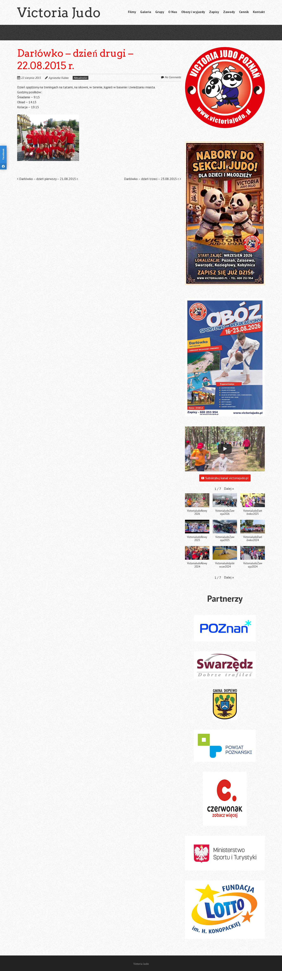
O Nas (172, 12)
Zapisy (214, 12)
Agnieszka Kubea (59, 78)
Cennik (244, 12)
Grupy (159, 12)
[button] (48, 137)
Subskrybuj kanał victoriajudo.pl (227, 478)
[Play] (225, 449)
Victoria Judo (59, 12)
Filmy (132, 12)
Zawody (229, 12)
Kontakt (259, 12)
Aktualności (80, 78)
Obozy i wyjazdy (193, 12)
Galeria (145, 12)
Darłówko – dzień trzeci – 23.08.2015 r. (152, 179)
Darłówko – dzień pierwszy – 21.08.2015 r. (48, 179)
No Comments (173, 77)
